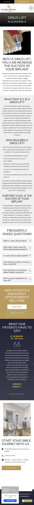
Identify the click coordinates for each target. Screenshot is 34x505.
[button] (31, 8)
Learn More (10, 500)
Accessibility (25, 496)
